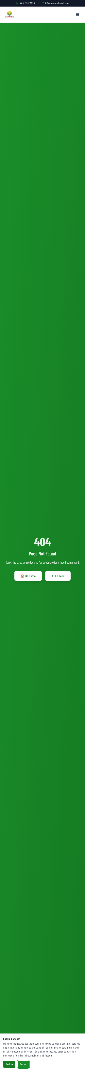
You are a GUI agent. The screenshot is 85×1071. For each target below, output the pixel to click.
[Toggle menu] (78, 14)
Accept (23, 1064)
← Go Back (57, 576)
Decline (9, 1064)
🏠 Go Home (28, 576)
